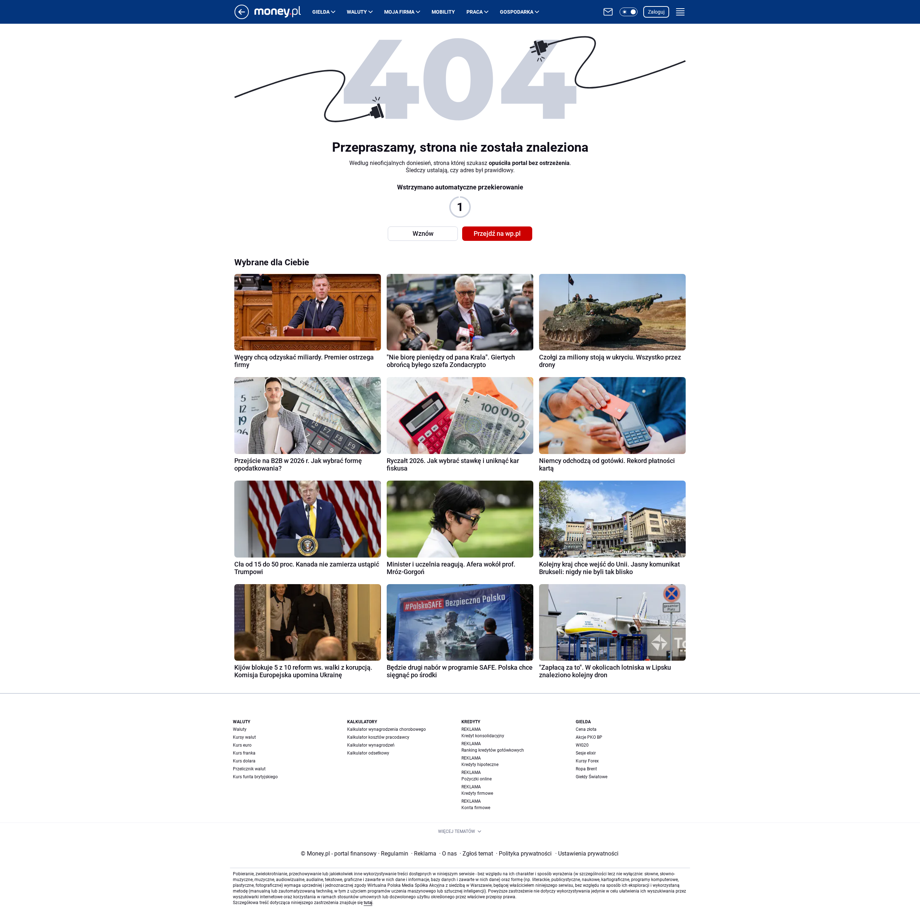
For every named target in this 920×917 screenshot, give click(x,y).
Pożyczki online (476, 778)
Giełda (321, 12)
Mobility (443, 12)
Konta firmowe (475, 807)
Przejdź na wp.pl (497, 233)
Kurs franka (244, 753)
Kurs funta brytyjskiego (255, 776)
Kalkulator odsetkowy (368, 753)
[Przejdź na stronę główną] (241, 17)
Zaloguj (656, 12)
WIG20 (582, 745)
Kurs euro (242, 745)
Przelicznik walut (249, 768)
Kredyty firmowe (477, 793)
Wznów (423, 233)
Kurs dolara (244, 761)
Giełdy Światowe (591, 776)
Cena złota (586, 729)
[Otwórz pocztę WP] (608, 12)
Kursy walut (244, 737)
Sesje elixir (586, 753)
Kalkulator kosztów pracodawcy (378, 737)
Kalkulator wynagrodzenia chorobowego (386, 729)
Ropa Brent (586, 768)
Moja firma (399, 12)
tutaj (368, 902)
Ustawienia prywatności (586, 853)
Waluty (357, 12)
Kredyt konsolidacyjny (482, 735)
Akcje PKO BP (589, 737)
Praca (474, 12)
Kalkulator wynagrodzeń (371, 745)
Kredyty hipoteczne (479, 764)
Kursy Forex (587, 761)
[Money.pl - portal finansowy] (283, 12)
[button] (629, 12)
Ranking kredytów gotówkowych (492, 750)
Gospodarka (516, 12)
